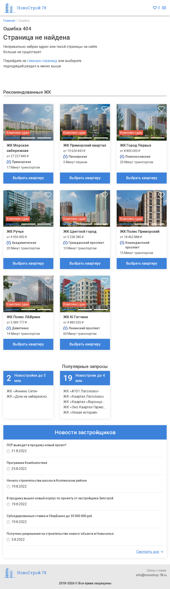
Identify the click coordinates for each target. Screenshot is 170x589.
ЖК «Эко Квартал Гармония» (87, 407)
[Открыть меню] (164, 8)
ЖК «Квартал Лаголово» (83, 396)
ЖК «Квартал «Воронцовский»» (89, 402)
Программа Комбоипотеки (27, 463)
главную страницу (42, 61)
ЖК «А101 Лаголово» (81, 391)
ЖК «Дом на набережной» (28, 396)
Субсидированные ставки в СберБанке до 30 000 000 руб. (50, 516)
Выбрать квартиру (28, 178)
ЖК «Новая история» (80, 412)
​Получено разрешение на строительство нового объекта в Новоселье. (60, 533)
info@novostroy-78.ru (151, 575)
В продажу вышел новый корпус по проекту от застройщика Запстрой (60, 498)
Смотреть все (147, 552)
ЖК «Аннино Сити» (22, 391)
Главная (9, 20)
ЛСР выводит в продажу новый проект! (36, 445)
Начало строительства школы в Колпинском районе (47, 480)
